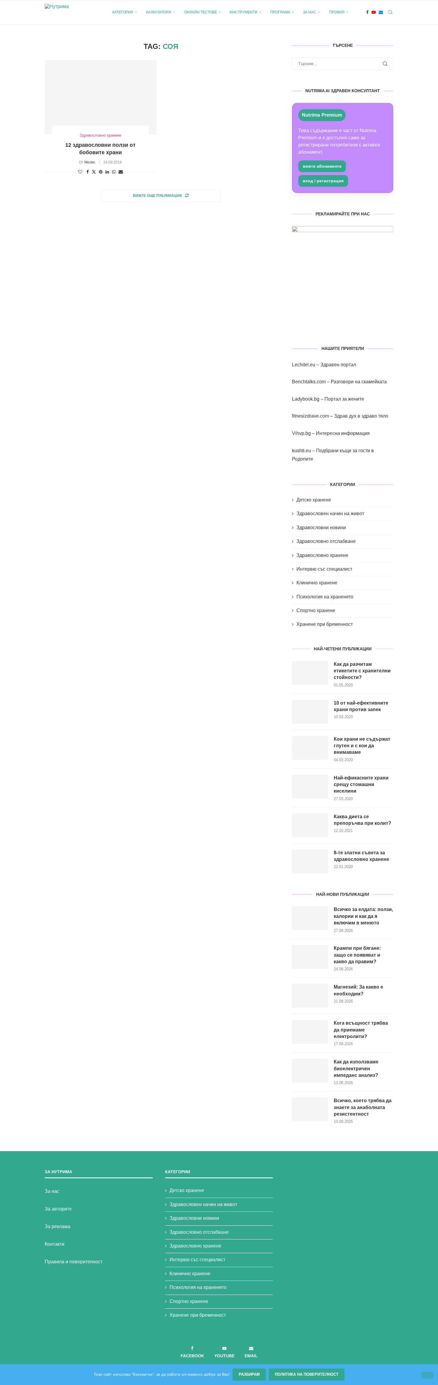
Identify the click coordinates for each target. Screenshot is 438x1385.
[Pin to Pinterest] (100, 171)
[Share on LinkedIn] (107, 171)
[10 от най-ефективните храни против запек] (310, 712)
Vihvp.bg (301, 433)
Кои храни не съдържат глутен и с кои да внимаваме (362, 745)
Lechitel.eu (303, 364)
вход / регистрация (323, 180)
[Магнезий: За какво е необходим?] (310, 996)
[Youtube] (374, 12)
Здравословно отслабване (326, 541)
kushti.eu (301, 450)
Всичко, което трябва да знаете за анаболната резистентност (363, 1107)
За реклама (57, 1226)
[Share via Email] (121, 171)
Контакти (54, 1244)
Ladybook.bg (305, 399)
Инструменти (243, 12)
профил (336, 12)
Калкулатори (158, 12)
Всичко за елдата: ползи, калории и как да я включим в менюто (363, 916)
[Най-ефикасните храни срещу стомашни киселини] (310, 787)
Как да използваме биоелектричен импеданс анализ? (356, 1068)
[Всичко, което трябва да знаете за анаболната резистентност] (310, 1109)
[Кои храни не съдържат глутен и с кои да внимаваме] (310, 748)
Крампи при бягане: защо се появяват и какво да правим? (357, 955)
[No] (428, 1375)
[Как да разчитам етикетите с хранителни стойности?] (310, 673)
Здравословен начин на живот (330, 513)
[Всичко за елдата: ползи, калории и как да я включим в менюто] (310, 918)
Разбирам (249, 1374)
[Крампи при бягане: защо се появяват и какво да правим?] (310, 957)
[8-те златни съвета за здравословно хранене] (310, 861)
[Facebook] (367, 12)
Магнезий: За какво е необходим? (358, 990)
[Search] (390, 12)
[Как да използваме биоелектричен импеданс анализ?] (310, 1071)
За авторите (58, 1208)
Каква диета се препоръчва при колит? (362, 820)
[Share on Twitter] (94, 171)
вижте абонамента (322, 166)
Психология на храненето (324, 596)
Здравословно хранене (322, 555)
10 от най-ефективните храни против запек (361, 706)
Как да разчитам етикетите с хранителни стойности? (362, 671)
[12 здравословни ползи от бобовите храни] (100, 97)
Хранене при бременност (324, 624)
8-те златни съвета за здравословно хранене (361, 856)
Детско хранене (313, 499)
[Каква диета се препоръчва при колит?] (310, 825)
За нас (309, 12)
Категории (122, 12)
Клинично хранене (316, 582)
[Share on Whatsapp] (114, 171)
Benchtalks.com (309, 381)
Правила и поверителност (73, 1261)
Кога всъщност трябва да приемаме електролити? (361, 1029)
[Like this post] (80, 171)
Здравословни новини (321, 527)
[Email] (381, 12)
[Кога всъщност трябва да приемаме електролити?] (310, 1032)
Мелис (89, 162)
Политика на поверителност (306, 1374)
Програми (280, 12)
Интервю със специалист (324, 569)
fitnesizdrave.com (310, 416)
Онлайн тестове (200, 12)
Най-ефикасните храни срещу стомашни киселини (361, 784)
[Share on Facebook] (87, 171)
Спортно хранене (315, 610)
